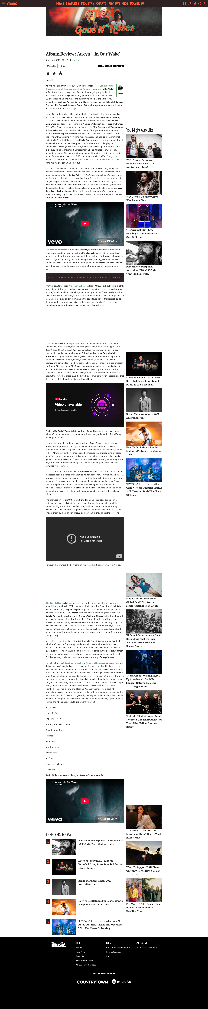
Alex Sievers (76, 60)
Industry (87, 3)
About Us (79, 947)
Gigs (125, 3)
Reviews (114, 3)
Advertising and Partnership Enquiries (118, 947)
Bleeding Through (73, 662)
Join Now (116, 277)
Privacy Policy (80, 952)
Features (72, 3)
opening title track (58, 249)
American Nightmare (95, 662)
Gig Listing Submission (113, 952)
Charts (101, 3)
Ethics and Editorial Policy (84, 960)
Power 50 (137, 3)
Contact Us (109, 956)
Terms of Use (80, 956)
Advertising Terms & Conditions (86, 965)
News (60, 3)
